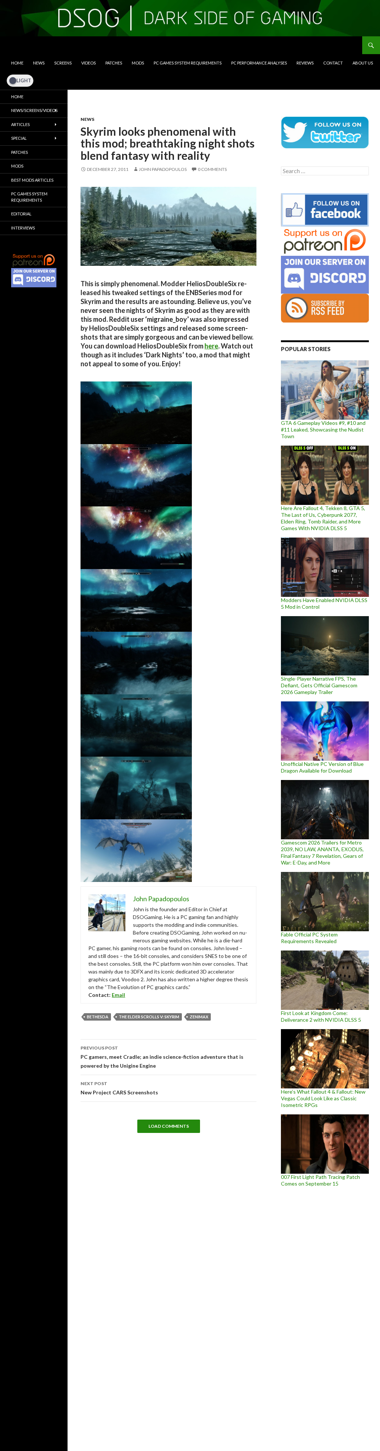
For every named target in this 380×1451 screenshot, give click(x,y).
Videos (88, 62)
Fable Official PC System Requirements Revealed (309, 937)
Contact (333, 62)
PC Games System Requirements (188, 62)
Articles (20, 124)
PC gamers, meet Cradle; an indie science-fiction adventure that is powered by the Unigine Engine (162, 1057)
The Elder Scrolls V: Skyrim (149, 1016)
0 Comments (212, 169)
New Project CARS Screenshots (119, 1088)
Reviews (305, 62)
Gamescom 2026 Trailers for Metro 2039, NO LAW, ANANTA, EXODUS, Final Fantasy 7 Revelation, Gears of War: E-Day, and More (322, 852)
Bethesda (97, 1016)
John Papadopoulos (163, 169)
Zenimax (199, 1016)
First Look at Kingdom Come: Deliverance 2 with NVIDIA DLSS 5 (321, 1016)
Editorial (21, 213)
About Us (363, 62)
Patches (113, 62)
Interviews (23, 227)
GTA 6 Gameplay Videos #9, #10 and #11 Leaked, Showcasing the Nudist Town (323, 429)
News (39, 62)
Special (19, 138)
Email (118, 995)
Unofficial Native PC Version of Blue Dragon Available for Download (322, 767)
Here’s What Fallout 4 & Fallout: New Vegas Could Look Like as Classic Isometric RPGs (323, 1098)
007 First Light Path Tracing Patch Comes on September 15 (320, 1180)
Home (17, 62)
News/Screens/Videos (34, 110)
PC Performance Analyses (259, 62)
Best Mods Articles (32, 180)
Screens (63, 62)
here (211, 346)
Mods (138, 62)
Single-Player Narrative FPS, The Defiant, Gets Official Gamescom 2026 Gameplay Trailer (319, 685)
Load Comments (168, 1126)
